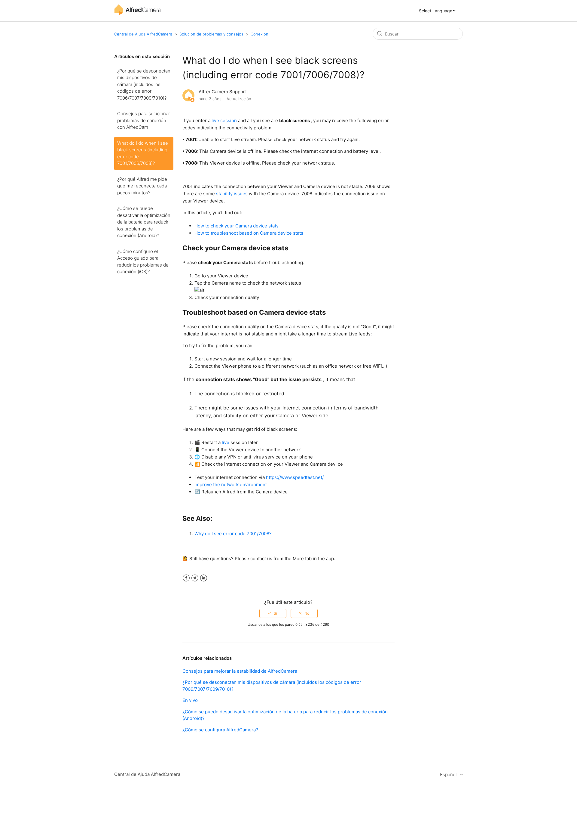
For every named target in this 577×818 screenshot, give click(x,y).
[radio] (272, 613)
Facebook (186, 578)
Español (449, 774)
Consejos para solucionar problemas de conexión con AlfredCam (143, 120)
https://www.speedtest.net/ (295, 477)
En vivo (190, 700)
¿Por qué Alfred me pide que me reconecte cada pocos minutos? (142, 186)
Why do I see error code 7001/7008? (233, 533)
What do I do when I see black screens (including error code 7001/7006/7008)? (142, 153)
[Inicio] (137, 14)
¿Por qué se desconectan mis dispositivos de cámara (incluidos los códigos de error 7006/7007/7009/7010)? (143, 84)
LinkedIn (203, 578)
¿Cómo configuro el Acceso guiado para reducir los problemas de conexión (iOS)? (143, 261)
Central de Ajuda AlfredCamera (143, 34)
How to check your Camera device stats (236, 226)
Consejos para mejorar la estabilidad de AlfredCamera (239, 671)
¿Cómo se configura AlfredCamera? (220, 730)
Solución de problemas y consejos (211, 34)
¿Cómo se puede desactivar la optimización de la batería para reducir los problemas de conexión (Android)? (143, 221)
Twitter (195, 578)
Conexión (259, 34)
